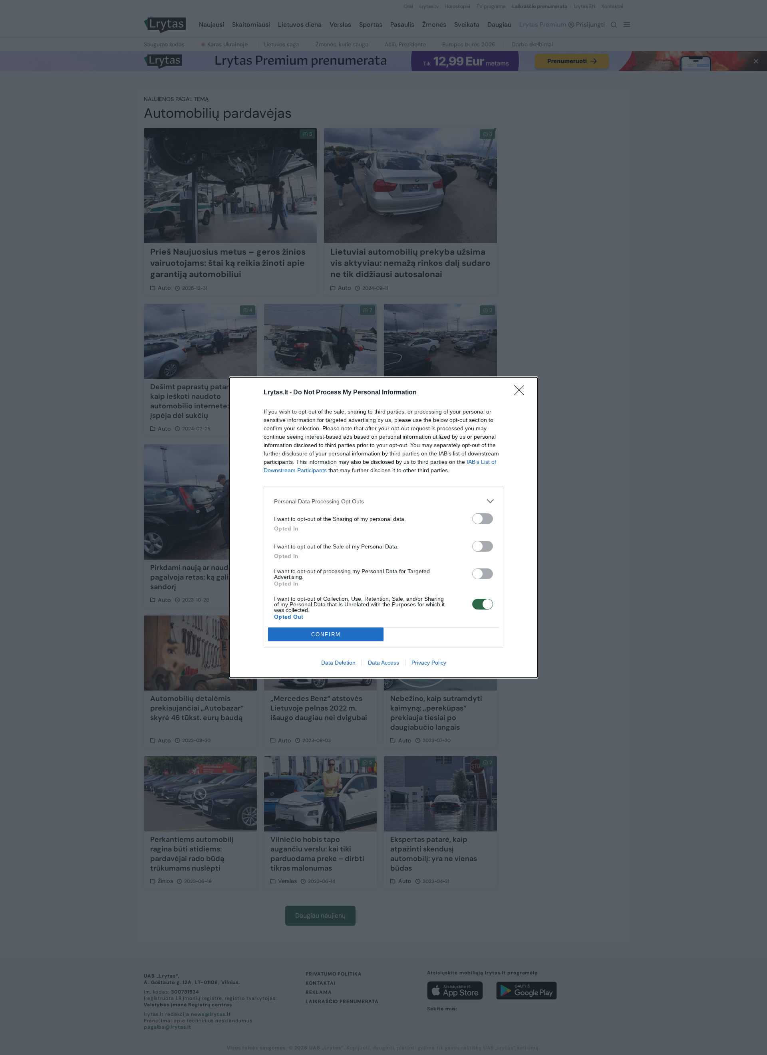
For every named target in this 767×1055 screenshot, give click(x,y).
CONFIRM (326, 634)
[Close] (521, 392)
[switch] (482, 518)
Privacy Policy (428, 662)
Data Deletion (338, 662)
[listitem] (383, 501)
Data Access (383, 662)
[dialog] (383, 527)
